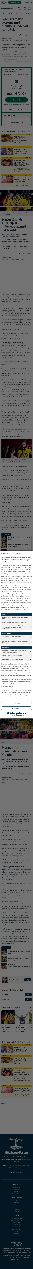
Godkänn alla (16, 704)
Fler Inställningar (16, 708)
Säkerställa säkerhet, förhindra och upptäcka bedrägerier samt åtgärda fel (14, 651)
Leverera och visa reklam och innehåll (12, 655)
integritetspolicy (22, 695)
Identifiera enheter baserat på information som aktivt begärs (15, 642)
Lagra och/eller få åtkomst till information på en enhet (15, 617)
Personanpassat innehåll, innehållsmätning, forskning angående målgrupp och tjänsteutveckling (14, 627)
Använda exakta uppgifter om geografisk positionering (13, 637)
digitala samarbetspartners (14, 574)
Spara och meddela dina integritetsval (12, 659)
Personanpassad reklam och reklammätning (14, 622)
